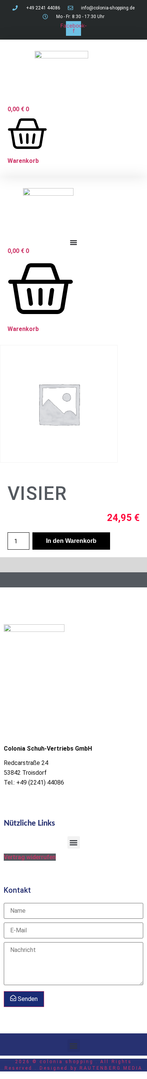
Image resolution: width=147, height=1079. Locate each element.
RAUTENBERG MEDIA (111, 1068)
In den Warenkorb (71, 541)
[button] (73, 842)
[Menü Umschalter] (73, 242)
